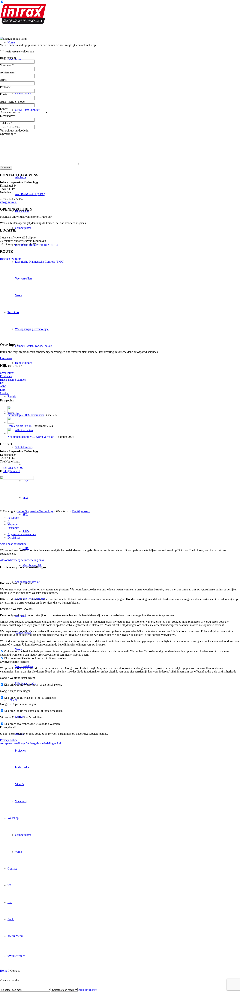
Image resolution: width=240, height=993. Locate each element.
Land (4, 109)
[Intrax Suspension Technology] (23, 22)
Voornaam (7, 65)
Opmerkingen (8, 133)
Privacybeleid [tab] (8, 727)
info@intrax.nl (8, 202)
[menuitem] (124, 548)
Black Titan (7, 379)
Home (3, 970)
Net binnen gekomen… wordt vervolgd (31, 436)
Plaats (3, 94)
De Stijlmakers (81, 511)
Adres (3, 79)
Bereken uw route (10, 258)
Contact (4, 393)
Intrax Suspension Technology (35, 511)
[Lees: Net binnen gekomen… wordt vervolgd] (11, 433)
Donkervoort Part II (19, 425)
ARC (3, 386)
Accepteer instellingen (13, 743)
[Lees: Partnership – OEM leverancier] (11, 411)
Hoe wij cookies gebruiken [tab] (16, 583)
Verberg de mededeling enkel (28, 560)
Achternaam (8, 72)
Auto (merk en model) (13, 101)
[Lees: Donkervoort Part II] (11, 422)
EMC (3, 383)
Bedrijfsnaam (8, 57)
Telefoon (6, 123)
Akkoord (5, 560)
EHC (3, 389)
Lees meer (6, 358)
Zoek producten (87, 989)
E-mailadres (8, 115)
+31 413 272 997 (13, 467)
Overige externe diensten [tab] (14, 661)
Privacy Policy (8, 740)
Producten (6, 376)
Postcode (5, 87)
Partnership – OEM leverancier (26, 415)
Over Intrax (7, 372)
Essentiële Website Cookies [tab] (16, 608)
